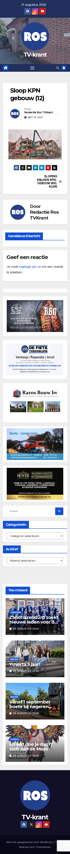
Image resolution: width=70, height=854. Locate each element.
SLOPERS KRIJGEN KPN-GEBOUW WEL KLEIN (47, 181)
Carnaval (15, 612)
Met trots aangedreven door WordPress (29, 842)
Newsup (24, 846)
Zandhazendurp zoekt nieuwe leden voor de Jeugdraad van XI (33, 622)
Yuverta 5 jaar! (24, 664)
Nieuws (14, 659)
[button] (57, 68)
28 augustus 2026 (26, 628)
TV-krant (35, 54)
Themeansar (43, 846)
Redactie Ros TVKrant (38, 112)
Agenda (14, 739)
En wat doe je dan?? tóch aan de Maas (31, 746)
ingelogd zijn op (30, 266)
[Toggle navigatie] (32, 68)
